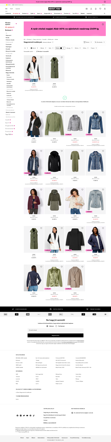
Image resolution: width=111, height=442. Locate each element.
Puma (37, 376)
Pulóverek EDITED (60, 358)
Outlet (9, 4)
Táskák (37, 360)
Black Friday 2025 (60, 367)
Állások (33, 437)
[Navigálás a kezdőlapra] (24, 409)
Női (6, 8)
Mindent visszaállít (43, 51)
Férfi (11, 8)
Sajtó (27, 437)
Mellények (50, 39)
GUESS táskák (19, 367)
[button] (88, 42)
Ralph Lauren (59, 383)
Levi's (37, 383)
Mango (77, 379)
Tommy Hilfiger (79, 381)
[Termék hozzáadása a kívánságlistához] (41, 57)
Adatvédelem (80, 340)
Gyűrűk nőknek (79, 365)
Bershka (58, 376)
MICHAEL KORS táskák (21, 358)
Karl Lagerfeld (39, 374)
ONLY (37, 379)
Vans (57, 379)
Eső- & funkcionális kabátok (42, 358)
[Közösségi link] (17, 416)
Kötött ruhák (19, 362)
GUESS (37, 381)
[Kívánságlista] (100, 9)
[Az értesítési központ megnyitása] (96, 8)
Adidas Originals (60, 381)
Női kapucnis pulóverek (41, 365)
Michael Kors (59, 374)
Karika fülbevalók (80, 360)
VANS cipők (18, 365)
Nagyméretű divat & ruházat (63, 365)
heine (56, 39)
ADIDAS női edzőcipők (41, 367)
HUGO (17, 381)
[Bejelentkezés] (91, 9)
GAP (17, 374)
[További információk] (33, 91)
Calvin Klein (78, 374)
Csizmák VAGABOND (81, 358)
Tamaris (18, 376)
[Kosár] (105, 9)
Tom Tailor (78, 376)
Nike (17, 383)
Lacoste (18, 379)
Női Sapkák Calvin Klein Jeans (63, 362)
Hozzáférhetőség (74, 437)
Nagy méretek (37, 39)
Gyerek (18, 8)
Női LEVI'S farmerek (61, 360)
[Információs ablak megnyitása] (105, 2)
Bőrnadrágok (39, 362)
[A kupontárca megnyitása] (87, 9)
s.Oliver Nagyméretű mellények (23, 392)
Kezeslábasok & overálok (82, 362)
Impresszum (65, 437)
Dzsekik (44, 39)
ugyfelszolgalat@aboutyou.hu (69, 342)
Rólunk (22, 437)
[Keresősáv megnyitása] (104, 13)
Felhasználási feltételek (53, 437)
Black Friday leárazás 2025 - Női (83, 367)
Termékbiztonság (86, 437)
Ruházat (29, 39)
